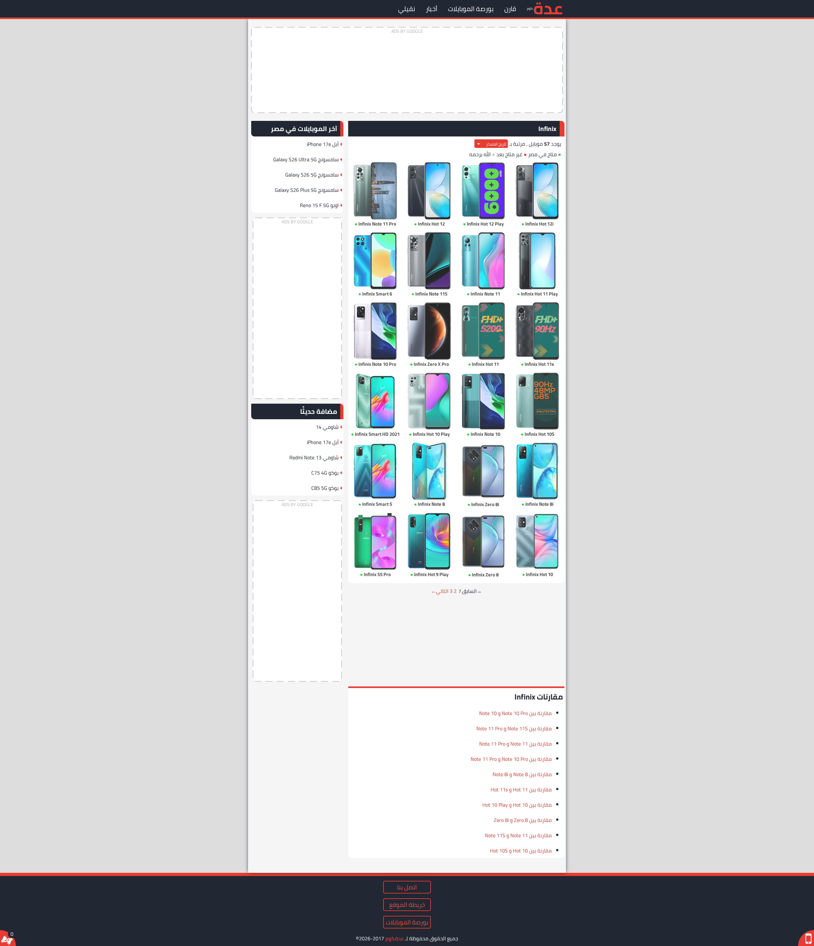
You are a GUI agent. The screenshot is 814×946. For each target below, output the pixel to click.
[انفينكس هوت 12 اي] (537, 190)
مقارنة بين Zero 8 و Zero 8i (523, 820)
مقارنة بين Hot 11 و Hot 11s (521, 789)
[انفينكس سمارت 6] (375, 260)
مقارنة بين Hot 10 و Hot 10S (521, 850)
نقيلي (406, 9)
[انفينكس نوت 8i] (537, 471)
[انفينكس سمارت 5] (375, 471)
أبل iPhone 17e (323, 144)
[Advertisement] (407, 70)
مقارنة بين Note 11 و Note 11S (518, 835)
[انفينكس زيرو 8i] (483, 471)
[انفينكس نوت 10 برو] (375, 330)
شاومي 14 (327, 427)
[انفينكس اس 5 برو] (375, 541)
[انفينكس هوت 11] (483, 330)
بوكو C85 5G (325, 488)
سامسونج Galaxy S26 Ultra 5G (306, 159)
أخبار (431, 9)
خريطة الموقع (407, 904)
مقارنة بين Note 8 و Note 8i (522, 774)
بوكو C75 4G (325, 472)
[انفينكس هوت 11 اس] (537, 330)
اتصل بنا (407, 887)
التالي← (439, 591)
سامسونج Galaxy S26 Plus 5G (307, 190)
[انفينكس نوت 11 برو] (375, 190)
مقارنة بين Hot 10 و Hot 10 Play (517, 805)
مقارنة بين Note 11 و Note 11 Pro (515, 743)
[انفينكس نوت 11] (483, 260)
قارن (510, 9)
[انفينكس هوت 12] (429, 190)
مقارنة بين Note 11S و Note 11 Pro (514, 728)
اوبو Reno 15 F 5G (319, 205)
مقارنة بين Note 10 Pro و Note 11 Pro (511, 759)
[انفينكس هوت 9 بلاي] (429, 541)
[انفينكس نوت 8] (429, 471)
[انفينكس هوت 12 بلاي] (483, 190)
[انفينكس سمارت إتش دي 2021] (375, 401)
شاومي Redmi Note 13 (314, 457)
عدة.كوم (394, 938)
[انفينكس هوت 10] (537, 541)
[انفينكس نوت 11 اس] (429, 260)
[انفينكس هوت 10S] (537, 401)
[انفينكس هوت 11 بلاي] (537, 260)
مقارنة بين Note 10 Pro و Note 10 (515, 713)
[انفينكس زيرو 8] (483, 541)
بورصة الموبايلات (470, 9)
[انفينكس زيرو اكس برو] (429, 330)
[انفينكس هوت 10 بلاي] (429, 401)
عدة (548, 8)
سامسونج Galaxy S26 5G (312, 174)
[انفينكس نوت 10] (483, 401)
